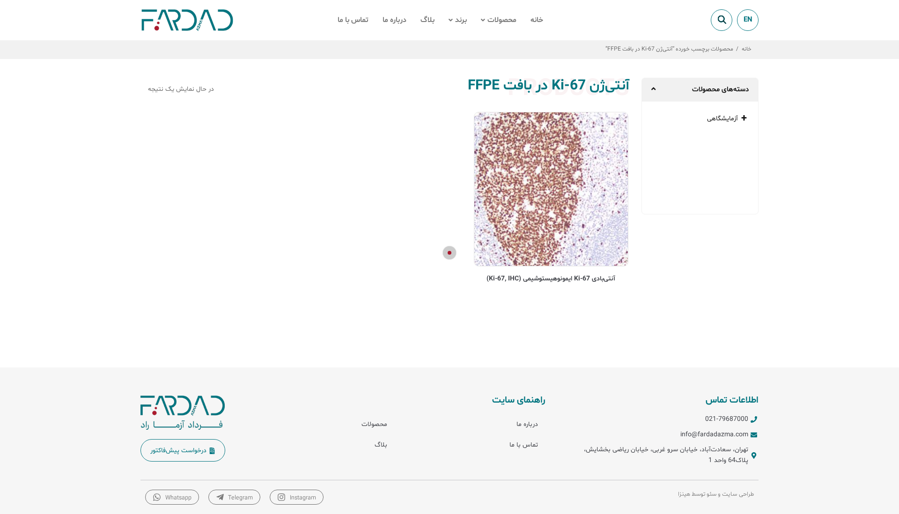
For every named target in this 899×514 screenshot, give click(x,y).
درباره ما (394, 20)
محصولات (501, 20)
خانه (537, 20)
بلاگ (427, 20)
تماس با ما (353, 20)
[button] (498, 20)
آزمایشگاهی (722, 118)
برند (461, 20)
